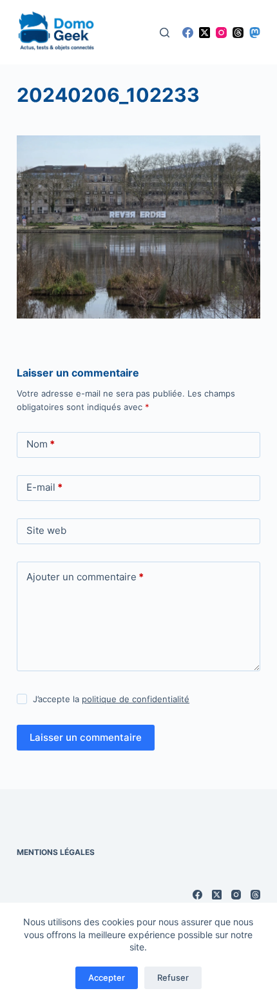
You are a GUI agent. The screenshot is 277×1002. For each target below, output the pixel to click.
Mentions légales (56, 852)
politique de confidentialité (135, 699)
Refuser (173, 977)
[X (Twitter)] (204, 32)
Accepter (106, 977)
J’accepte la (111, 699)
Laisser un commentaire (86, 737)
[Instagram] (221, 32)
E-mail (44, 487)
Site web (46, 530)
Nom (40, 444)
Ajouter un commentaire (85, 577)
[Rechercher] (164, 32)
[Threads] (238, 32)
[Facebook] (187, 32)
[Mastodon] (254, 32)
